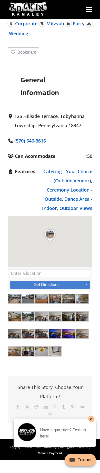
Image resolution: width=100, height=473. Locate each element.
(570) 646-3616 (30, 141)
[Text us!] (80, 462)
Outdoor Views (75, 208)
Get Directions (46, 284)
